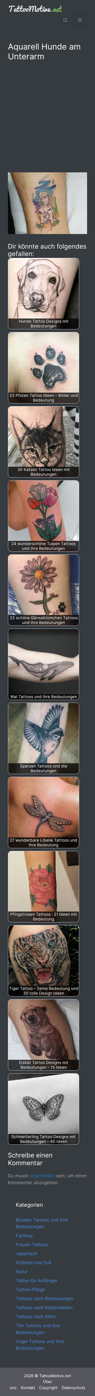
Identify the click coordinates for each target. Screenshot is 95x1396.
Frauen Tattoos (32, 1244)
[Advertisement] (47, 115)
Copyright (48, 1387)
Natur (22, 1271)
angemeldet (42, 1175)
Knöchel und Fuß (33, 1262)
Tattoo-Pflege (30, 1289)
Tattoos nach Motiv (36, 1316)
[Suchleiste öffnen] (65, 20)
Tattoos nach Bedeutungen (44, 1298)
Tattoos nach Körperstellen (44, 1307)
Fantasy (24, 1235)
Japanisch (26, 1253)
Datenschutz (73, 1387)
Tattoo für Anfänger (37, 1280)
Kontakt (28, 1387)
